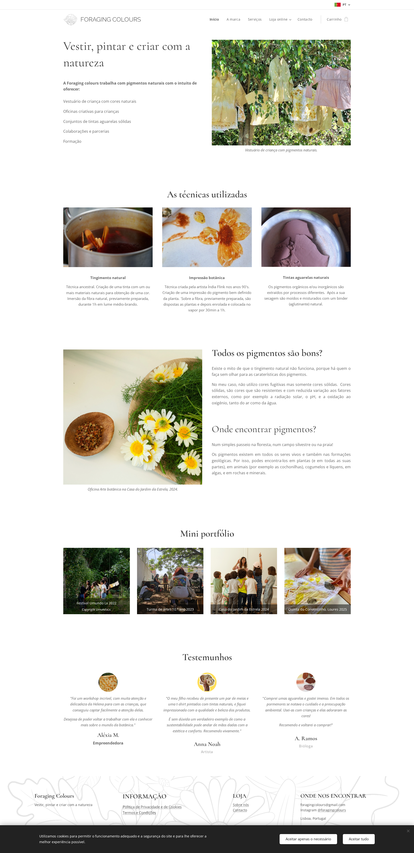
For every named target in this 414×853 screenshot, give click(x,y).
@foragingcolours (332, 810)
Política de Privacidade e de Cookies (152, 806)
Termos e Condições (139, 812)
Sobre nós (241, 804)
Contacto (240, 810)
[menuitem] (215, 19)
